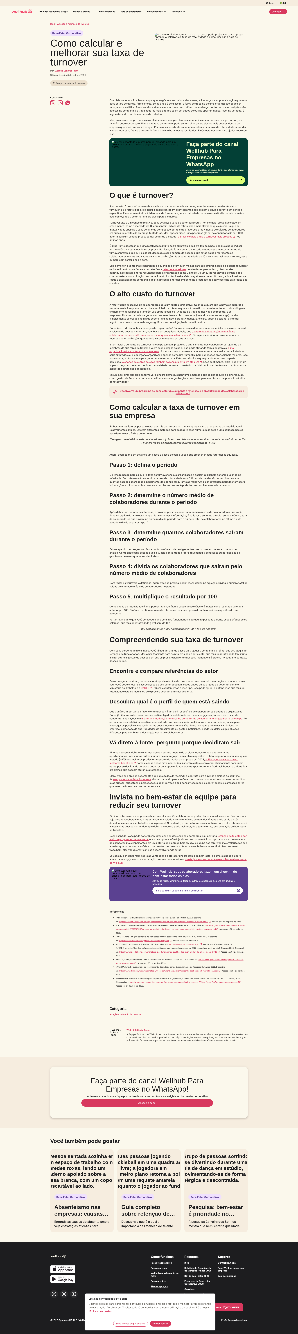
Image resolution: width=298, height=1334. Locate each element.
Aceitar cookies (161, 1323)
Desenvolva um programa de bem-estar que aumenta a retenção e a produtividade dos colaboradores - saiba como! (183, 392)
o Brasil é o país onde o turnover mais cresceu (205, 236)
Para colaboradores (131, 11)
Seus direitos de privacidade (130, 1323)
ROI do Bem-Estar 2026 (196, 1276)
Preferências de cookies (234, 1320)
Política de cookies (100, 1311)
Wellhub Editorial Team (66, 70)
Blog (52, 23)
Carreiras (189, 1289)
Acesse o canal (199, 180)
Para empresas (107, 11)
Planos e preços (81, 11)
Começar (276, 11)
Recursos (177, 11)
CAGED (145, 687)
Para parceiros (155, 11)
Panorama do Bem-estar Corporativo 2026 (197, 1282)
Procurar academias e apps (53, 11)
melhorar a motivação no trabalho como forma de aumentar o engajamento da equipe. (192, 718)
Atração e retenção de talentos (125, 1014)
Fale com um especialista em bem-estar (179, 890)
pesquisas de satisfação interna (132, 779)
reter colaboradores (174, 269)
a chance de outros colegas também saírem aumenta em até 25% (160, 361)
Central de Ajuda (227, 1262)
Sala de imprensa (227, 1276)
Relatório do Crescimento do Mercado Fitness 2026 (198, 1269)
